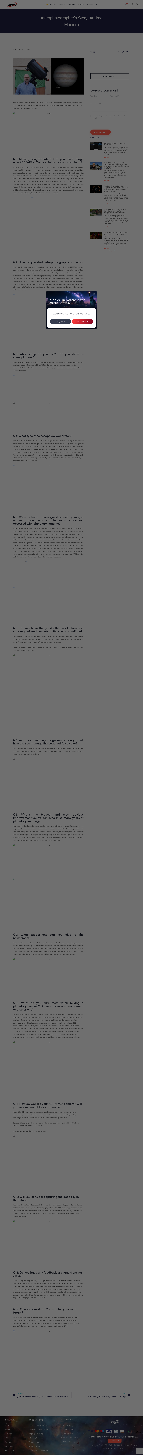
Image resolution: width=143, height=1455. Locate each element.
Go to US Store (82, 321)
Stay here (60, 321)
